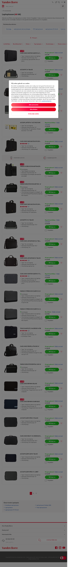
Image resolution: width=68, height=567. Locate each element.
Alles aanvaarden (33, 105)
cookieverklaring (46, 101)
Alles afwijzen (33, 109)
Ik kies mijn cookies (33, 114)
